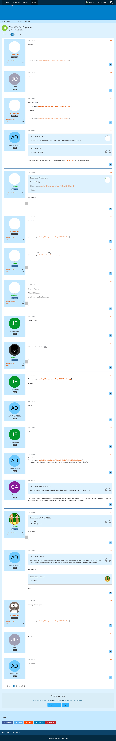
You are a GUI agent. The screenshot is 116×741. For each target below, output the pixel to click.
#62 (111, 72)
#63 (111, 99)
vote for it (68, 160)
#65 (111, 172)
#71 (111, 375)
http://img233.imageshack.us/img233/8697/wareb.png (54, 379)
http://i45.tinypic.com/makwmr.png (48, 255)
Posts (7, 63)
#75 (111, 480)
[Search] (111, 2)
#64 (111, 131)
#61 (111, 40)
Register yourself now (57, 700)
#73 (111, 428)
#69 (111, 317)
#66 (111, 217)
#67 (111, 249)
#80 (111, 659)
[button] (90, 2)
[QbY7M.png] (28, 303)
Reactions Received (10, 60)
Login (65, 705)
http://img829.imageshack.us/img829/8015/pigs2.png (53, 60)
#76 (111, 512)
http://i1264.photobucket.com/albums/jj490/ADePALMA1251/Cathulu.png (59, 460)
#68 (111, 281)
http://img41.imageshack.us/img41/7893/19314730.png (54, 106)
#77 (111, 551)
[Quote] (110, 64)
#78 (111, 601)
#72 (111, 401)
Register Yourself (54, 705)
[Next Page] (23, 34)
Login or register (102, 2)
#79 (111, 633)
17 (20, 34)
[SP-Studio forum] (58, 12)
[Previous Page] (3, 34)
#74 (111, 454)
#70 (111, 343)
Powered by (58, 738)
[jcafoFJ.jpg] (28, 203)
